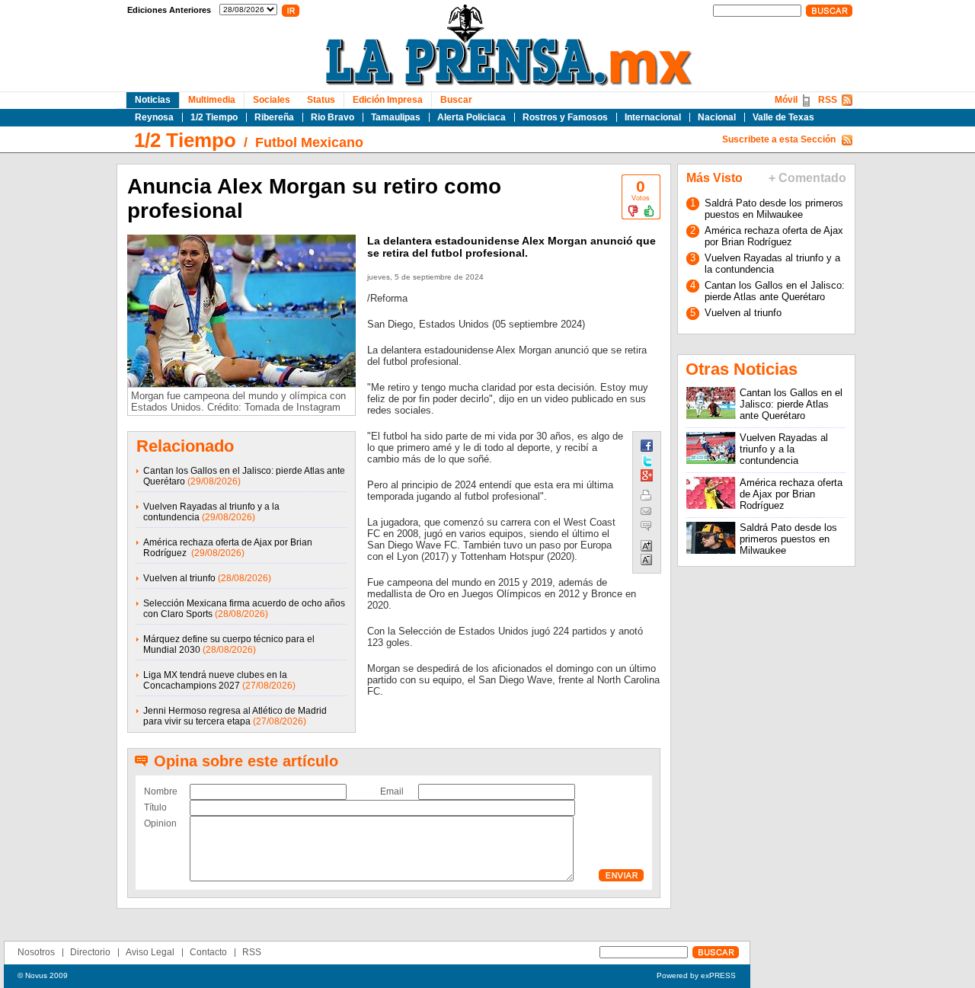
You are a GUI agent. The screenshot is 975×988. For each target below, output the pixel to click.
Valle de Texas (783, 117)
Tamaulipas (395, 117)
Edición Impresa (388, 99)
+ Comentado (807, 177)
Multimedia (211, 99)
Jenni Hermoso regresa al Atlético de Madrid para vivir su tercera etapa (235, 716)
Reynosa (154, 117)
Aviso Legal (150, 952)
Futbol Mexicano (309, 142)
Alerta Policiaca (471, 117)
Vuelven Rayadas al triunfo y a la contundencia (772, 263)
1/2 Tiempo (214, 117)
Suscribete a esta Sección (779, 139)
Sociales (271, 99)
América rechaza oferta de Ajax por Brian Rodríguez (774, 236)
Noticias (153, 99)
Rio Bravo (332, 117)
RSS (827, 99)
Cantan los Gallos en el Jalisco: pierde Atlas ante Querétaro (775, 291)
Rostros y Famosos (565, 117)
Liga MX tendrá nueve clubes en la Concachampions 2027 (215, 680)
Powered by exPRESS (696, 975)
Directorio (90, 952)
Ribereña (274, 117)
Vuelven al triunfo (179, 578)
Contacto (208, 952)
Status (321, 99)
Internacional (653, 117)
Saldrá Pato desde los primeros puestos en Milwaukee (774, 208)
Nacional (717, 117)
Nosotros (36, 952)
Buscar (456, 99)
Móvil (786, 99)
